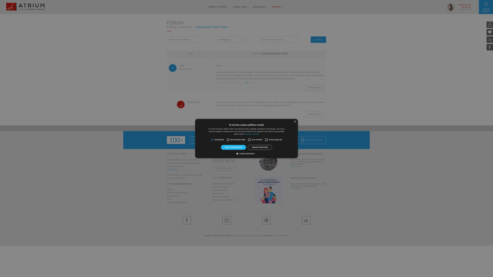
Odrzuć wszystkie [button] (260, 147)
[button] (246, 153)
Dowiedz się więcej (252, 134)
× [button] (295, 122)
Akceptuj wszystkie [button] (233, 147)
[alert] (246, 138)
